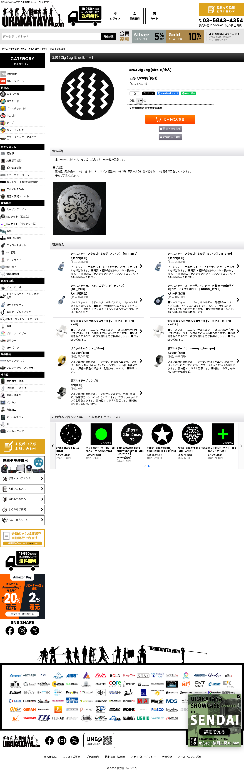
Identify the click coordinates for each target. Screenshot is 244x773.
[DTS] (186, 684)
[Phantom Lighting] (58, 709)
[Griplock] (143, 692)
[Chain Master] (200, 675)
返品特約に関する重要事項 (147, 108)
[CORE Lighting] (115, 684)
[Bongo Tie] (129, 675)
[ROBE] (129, 709)
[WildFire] (172, 718)
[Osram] (29, 709)
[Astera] (86, 675)
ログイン (115, 18)
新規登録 (135, 18)
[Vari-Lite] (157, 718)
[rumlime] (172, 709)
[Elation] (15, 692)
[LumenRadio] (86, 701)
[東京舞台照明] (100, 718)
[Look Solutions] (72, 701)
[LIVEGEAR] (58, 701)
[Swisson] (29, 718)
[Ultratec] (115, 718)
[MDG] (172, 701)
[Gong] (129, 692)
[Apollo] (58, 675)
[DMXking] (143, 684)
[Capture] (186, 675)
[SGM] (186, 709)
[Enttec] (44, 692)
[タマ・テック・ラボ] (44, 718)
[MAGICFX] (129, 701)
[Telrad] (58, 718)
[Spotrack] (15, 718)
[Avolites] (100, 675)
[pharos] (72, 709)
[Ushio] (143, 718)
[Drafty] (172, 684)
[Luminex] (100, 701)
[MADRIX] (115, 701)
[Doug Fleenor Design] (157, 684)
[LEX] (15, 701)
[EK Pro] (228, 684)
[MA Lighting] (143, 701)
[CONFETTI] (100, 684)
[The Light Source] (72, 718)
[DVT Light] (200, 684)
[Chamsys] (214, 675)
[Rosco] (157, 709)
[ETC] (58, 692)
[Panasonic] (44, 709)
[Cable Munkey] (157, 675)
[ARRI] (72, 675)
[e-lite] (29, 692)
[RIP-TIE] (115, 709)
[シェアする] (135, 93)
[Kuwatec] (214, 692)
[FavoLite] (72, 692)
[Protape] (100, 709)
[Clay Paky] (58, 684)
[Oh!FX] (15, 709)
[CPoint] (129, 684)
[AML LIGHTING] (43, 675)
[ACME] (15, 675)
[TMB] (86, 718)
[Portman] (86, 709)
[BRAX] (143, 675)
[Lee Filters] (228, 692)
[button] (170, 137)
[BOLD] (115, 675)
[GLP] (100, 692)
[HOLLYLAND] (186, 692)
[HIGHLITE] (172, 692)
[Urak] (129, 718)
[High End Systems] (157, 692)
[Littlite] (44, 701)
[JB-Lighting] (200, 692)
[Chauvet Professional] (15, 684)
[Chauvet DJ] (228, 675)
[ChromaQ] (29, 684)
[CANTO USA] (172, 675)
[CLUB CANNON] (72, 684)
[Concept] (86, 684)
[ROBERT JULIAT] (143, 709)
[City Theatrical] (44, 684)
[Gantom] (86, 692)
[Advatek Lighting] (29, 675)
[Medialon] (186, 701)
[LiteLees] (29, 701)
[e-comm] (214, 684)
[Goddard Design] (115, 692)
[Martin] (157, 701)
